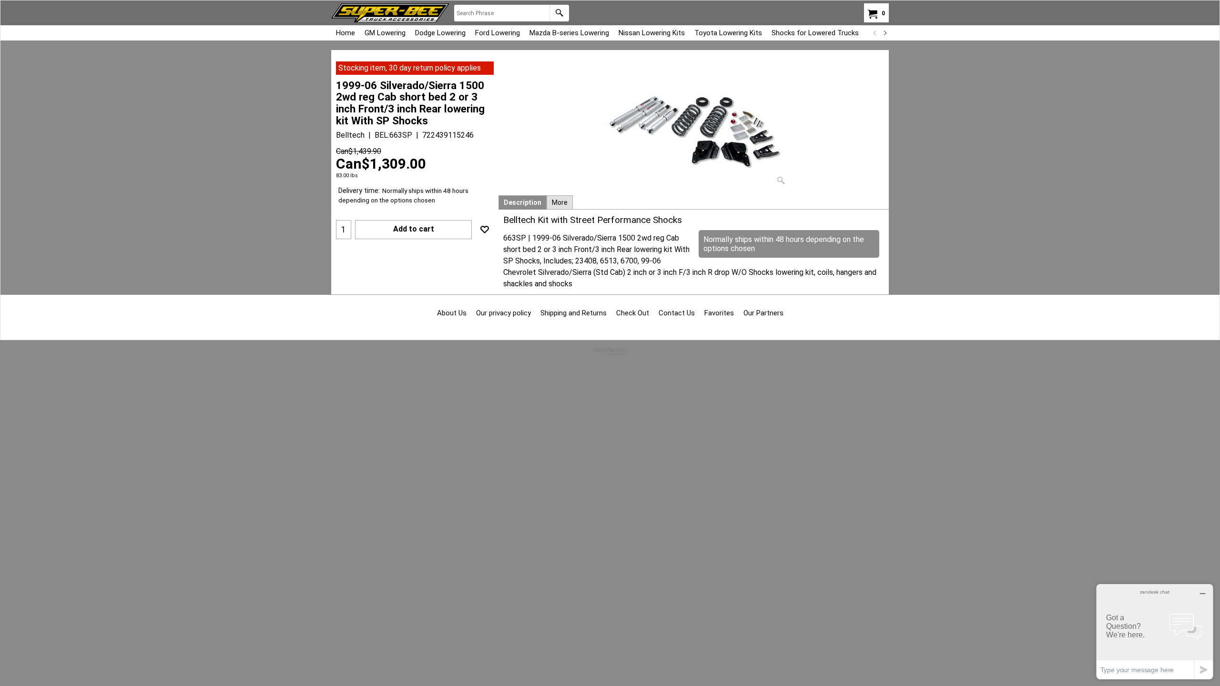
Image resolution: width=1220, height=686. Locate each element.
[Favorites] (485, 230)
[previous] (875, 33)
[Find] (559, 13)
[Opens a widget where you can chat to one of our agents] (1155, 631)
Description (522, 202)
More (560, 202)
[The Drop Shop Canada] (390, 12)
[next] (884, 33)
